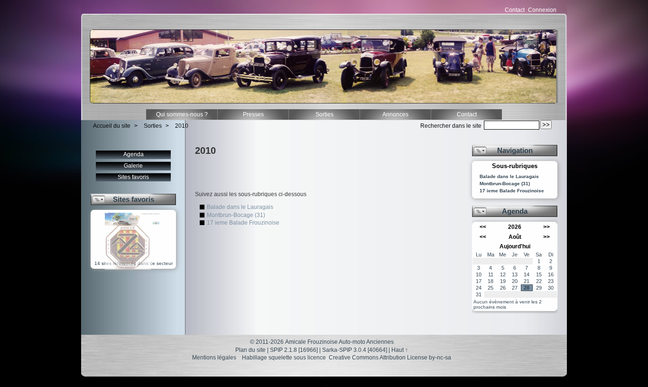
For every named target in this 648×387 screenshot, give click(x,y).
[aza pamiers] (128, 268)
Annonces (395, 114)
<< (483, 227)
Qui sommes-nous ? (182, 114)
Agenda (133, 154)
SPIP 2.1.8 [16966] (294, 350)
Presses (253, 114)
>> (546, 227)
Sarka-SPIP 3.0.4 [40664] (354, 350)
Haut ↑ (399, 350)
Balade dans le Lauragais (240, 207)
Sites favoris (133, 177)
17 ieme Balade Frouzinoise (243, 222)
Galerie (133, 165)
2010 (181, 126)
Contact (515, 10)
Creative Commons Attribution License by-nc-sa (390, 357)
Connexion (542, 10)
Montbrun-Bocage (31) (236, 215)
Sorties (324, 114)
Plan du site (250, 350)
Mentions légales (214, 357)
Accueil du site (111, 126)
